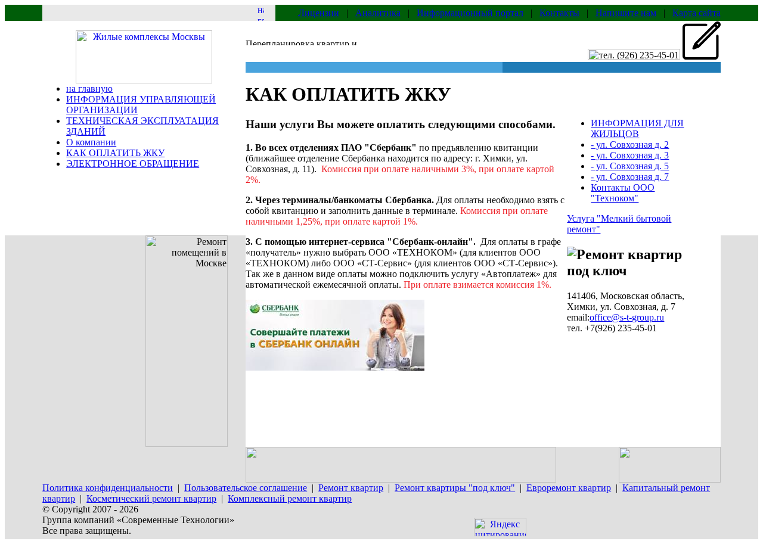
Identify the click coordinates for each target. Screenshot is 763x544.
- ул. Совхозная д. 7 (630, 177)
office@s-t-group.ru (627, 317)
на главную (89, 88)
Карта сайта (696, 13)
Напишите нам (625, 13)
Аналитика (378, 13)
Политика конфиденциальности (107, 488)
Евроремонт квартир (568, 488)
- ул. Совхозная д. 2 (630, 144)
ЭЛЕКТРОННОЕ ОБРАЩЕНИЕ (132, 163)
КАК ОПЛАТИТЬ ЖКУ (115, 153)
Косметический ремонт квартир (151, 498)
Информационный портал (470, 13)
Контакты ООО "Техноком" (623, 192)
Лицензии (318, 13)
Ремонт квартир (350, 488)
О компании (91, 142)
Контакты (559, 13)
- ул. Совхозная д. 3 (630, 155)
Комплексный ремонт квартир (290, 498)
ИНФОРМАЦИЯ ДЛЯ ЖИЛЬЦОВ (637, 128)
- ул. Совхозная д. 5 (630, 166)
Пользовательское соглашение (245, 488)
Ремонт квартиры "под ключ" (455, 488)
